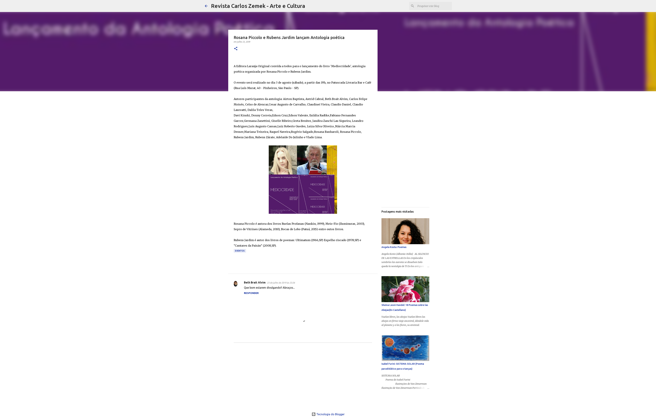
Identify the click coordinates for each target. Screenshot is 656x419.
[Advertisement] (303, 380)
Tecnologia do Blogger (330, 414)
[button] (236, 48)
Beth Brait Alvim (255, 282)
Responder (251, 293)
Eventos (240, 251)
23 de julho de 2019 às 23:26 (281, 282)
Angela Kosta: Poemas (393, 247)
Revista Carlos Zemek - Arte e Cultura (258, 6)
